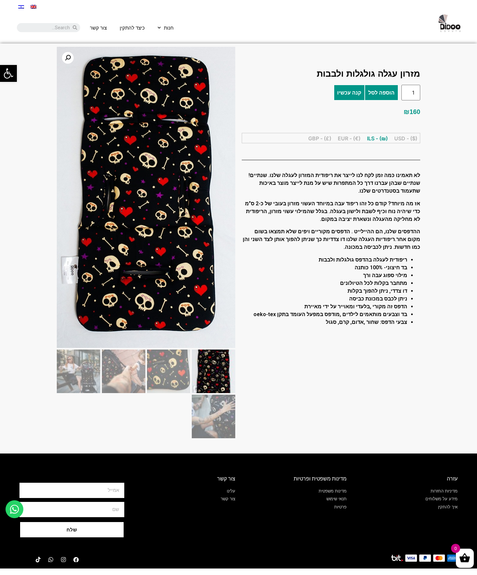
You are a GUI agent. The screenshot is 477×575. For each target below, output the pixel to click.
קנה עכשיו (349, 92)
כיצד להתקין (132, 28)
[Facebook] (75, 559)
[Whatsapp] (50, 559)
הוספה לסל (381, 92)
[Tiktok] (37, 559)
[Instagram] (63, 559)
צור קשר (98, 28)
